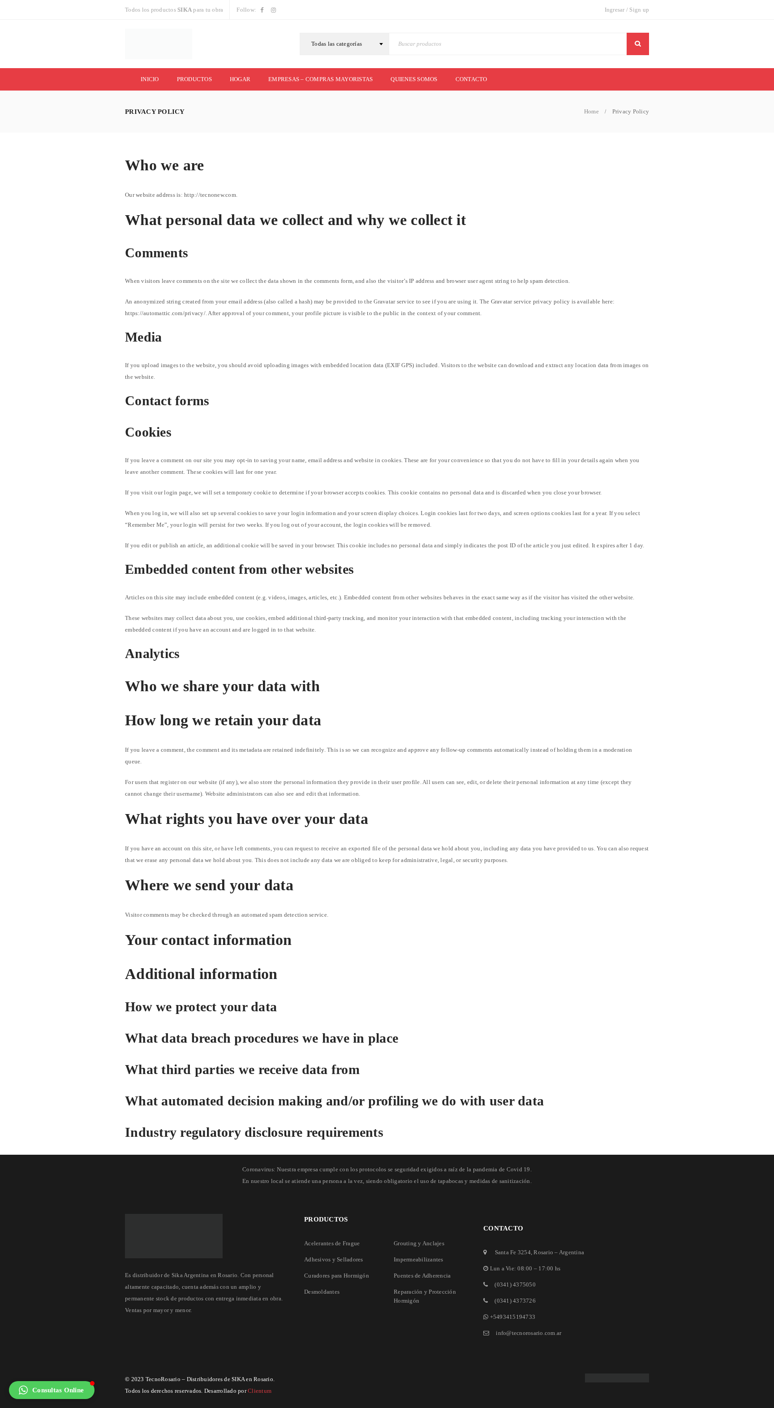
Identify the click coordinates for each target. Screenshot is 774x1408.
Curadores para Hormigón (336, 1275)
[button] (52, 1390)
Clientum (259, 1390)
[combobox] (344, 44)
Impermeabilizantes (418, 1259)
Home (591, 111)
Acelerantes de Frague (332, 1243)
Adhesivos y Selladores (333, 1259)
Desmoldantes (322, 1291)
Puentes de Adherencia (422, 1275)
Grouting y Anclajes (419, 1243)
